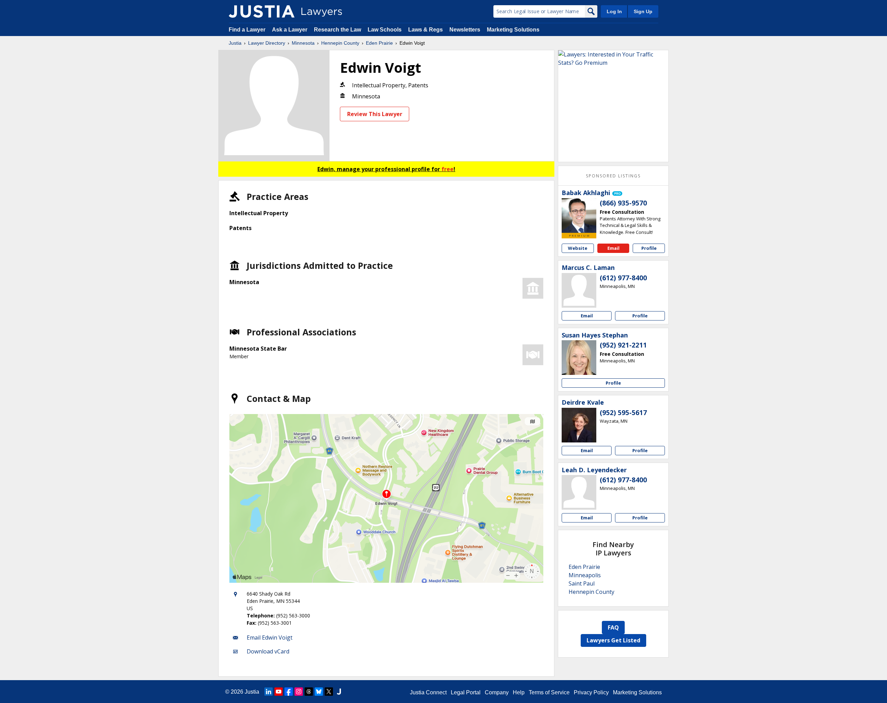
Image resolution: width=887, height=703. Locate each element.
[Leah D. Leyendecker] (579, 492)
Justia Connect (428, 692)
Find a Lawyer (247, 30)
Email (613, 248)
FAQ (613, 627)
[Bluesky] (319, 691)
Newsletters (464, 30)
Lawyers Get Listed (613, 640)
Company (497, 692)
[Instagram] (299, 691)
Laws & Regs (425, 30)
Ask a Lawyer (290, 30)
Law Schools (385, 30)
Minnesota (303, 43)
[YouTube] (278, 691)
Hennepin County (340, 43)
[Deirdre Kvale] (579, 425)
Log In (614, 11)
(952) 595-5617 (623, 412)
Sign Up (643, 11)
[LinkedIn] (268, 691)
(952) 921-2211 (623, 345)
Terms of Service (549, 692)
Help (519, 692)
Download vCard (268, 651)
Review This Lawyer (374, 114)
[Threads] (309, 691)
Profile (649, 248)
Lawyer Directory (266, 43)
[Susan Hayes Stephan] (579, 357)
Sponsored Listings (613, 176)
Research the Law (337, 30)
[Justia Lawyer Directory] (262, 11)
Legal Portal (466, 692)
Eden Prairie (379, 43)
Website (577, 248)
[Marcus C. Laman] (579, 290)
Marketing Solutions (513, 30)
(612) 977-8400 (623, 277)
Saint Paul (582, 583)
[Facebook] (288, 691)
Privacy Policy (591, 692)
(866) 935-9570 (623, 203)
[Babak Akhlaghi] (579, 215)
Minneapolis (585, 575)
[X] (329, 691)
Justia (235, 43)
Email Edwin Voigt (269, 637)
